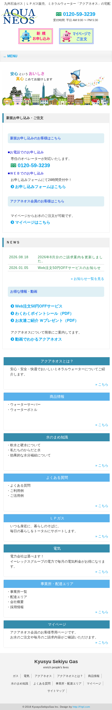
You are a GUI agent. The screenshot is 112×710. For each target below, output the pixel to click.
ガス (15, 675)
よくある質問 (42, 683)
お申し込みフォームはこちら (40, 186)
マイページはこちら (32, 222)
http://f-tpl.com (81, 706)
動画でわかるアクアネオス (38, 339)
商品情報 (93, 675)
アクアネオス (43, 675)
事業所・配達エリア (69, 683)
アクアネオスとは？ (70, 675)
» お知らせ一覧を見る (87, 279)
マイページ (94, 683)
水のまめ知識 (19, 683)
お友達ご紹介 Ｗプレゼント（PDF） (46, 320)
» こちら (102, 384)
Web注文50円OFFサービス (38, 306)
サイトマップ (56, 690)
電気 (26, 675)
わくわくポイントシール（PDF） (44, 313)
